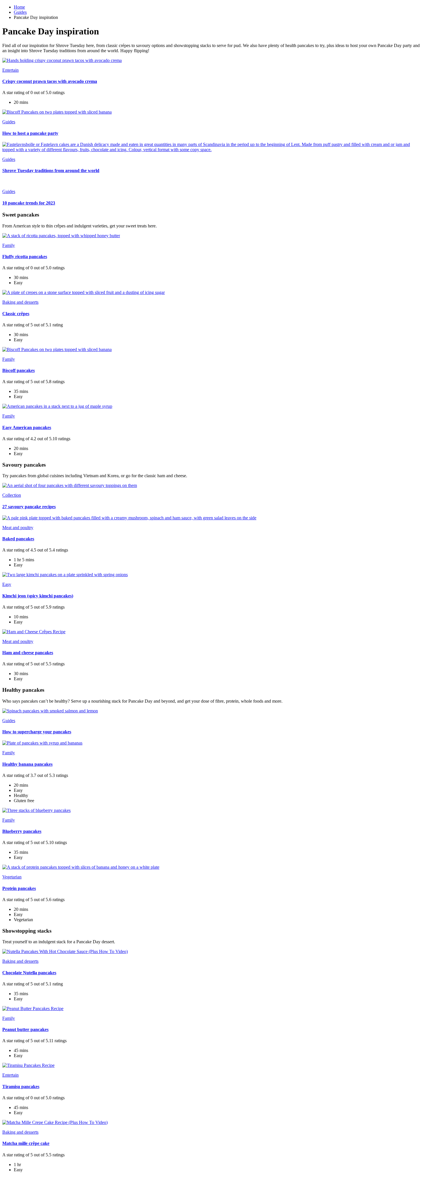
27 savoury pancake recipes (29, 506)
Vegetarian (12, 876)
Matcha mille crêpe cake (25, 1143)
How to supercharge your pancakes (36, 731)
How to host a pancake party (30, 133)
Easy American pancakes (26, 427)
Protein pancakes (19, 888)
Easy (6, 584)
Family (8, 245)
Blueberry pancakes (21, 831)
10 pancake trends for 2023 (28, 202)
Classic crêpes (15, 313)
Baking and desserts (20, 302)
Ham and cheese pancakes (27, 652)
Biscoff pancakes (18, 370)
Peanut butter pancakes (25, 1029)
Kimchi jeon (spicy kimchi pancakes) (37, 595)
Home (19, 7)
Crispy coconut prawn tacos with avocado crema (49, 81)
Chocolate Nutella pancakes (29, 972)
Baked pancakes (18, 538)
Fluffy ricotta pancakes (24, 256)
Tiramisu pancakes (20, 1086)
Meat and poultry (17, 527)
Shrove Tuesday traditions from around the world (50, 170)
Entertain (10, 70)
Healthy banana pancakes (27, 764)
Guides (20, 12)
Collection (11, 495)
